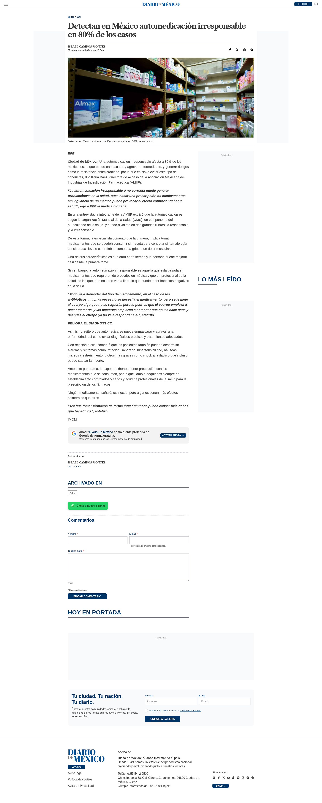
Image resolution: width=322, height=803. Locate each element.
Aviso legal (75, 773)
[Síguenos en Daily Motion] (252, 777)
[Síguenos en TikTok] (233, 777)
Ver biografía (74, 466)
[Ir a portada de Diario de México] (86, 755)
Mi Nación (74, 17)
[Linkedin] (244, 49)
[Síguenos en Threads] (243, 777)
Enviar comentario (87, 596)
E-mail (133, 534)
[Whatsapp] (251, 49)
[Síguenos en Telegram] (247, 777)
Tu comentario (76, 551)
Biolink (220, 786)
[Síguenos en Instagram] (213, 777)
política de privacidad (190, 710)
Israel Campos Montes (86, 46)
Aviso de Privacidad (81, 785)
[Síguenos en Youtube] (228, 777)
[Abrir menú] (6, 4)
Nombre (73, 534)
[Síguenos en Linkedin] (238, 777)
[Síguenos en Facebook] (218, 777)
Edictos (76, 767)
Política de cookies (80, 779)
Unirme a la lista (162, 718)
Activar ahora (171, 435)
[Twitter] (237, 49)
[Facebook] (230, 49)
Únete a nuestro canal (90, 505)
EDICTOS (303, 4)
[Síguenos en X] (223, 777)
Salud (72, 493)
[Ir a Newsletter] (316, 4)
